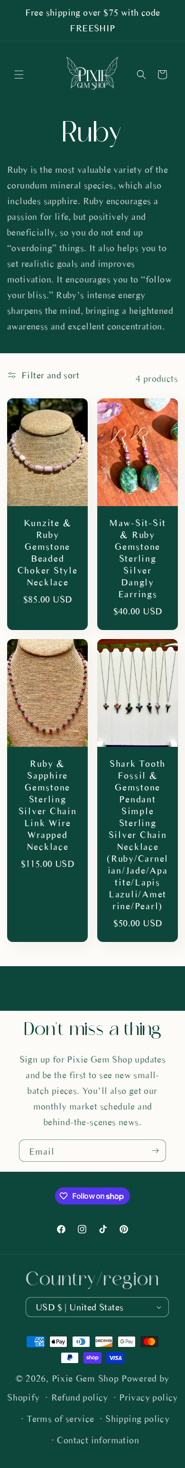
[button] (19, 74)
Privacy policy (148, 1397)
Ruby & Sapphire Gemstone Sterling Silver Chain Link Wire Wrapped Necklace (47, 805)
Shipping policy (137, 1418)
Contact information (98, 1440)
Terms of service (60, 1418)
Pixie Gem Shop (85, 1378)
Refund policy (79, 1397)
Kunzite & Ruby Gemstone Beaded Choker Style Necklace (48, 552)
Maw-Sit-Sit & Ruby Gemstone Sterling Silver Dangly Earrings (137, 558)
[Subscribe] (155, 1150)
